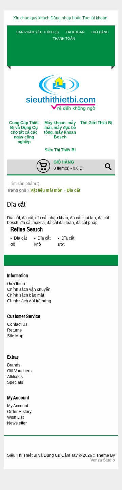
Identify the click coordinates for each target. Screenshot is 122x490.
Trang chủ (16, 190)
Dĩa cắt (73, 190)
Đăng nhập (60, 18)
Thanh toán (64, 38)
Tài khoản (75, 32)
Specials (15, 382)
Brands (13, 365)
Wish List (15, 417)
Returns (14, 330)
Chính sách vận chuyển (28, 289)
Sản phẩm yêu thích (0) (37, 32)
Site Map (15, 336)
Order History (19, 411)
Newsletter (17, 423)
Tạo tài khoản (94, 18)
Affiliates (15, 376)
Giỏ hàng (100, 32)
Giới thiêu (16, 283)
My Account (17, 405)
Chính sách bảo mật (25, 295)
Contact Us (17, 324)
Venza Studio (102, 460)
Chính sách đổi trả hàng (29, 301)
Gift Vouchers (19, 371)
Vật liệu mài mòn (46, 190)
